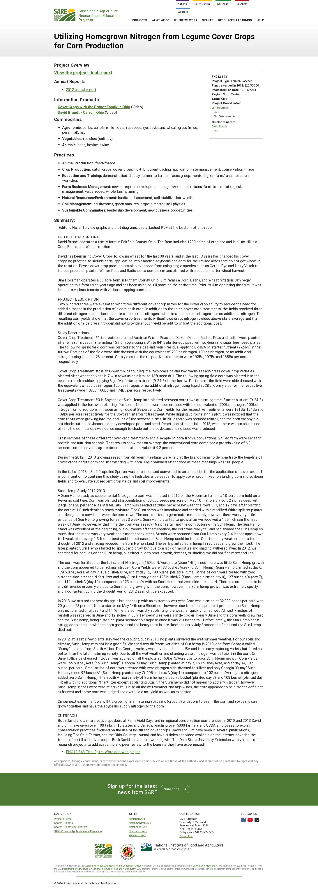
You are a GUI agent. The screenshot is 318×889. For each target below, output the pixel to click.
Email (216, 112)
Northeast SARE (138, 827)
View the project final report (83, 72)
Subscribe (171, 789)
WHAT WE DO (160, 20)
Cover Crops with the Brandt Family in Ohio (94, 106)
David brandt (219, 126)
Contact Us (186, 836)
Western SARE (137, 835)
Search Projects (63, 823)
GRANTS (207, 20)
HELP (260, 20)
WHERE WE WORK (185, 20)
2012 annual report (81, 89)
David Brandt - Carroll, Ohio (81, 112)
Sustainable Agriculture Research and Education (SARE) (112, 865)
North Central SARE (140, 823)
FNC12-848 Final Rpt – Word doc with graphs (103, 751)
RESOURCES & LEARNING (235, 20)
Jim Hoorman (220, 107)
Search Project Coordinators (70, 827)
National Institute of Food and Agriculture (113, 868)
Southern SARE (138, 831)
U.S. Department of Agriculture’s (74, 868)
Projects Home (63, 819)
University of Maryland (204, 865)
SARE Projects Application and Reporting (78, 831)
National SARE (137, 819)
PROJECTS (139, 20)
